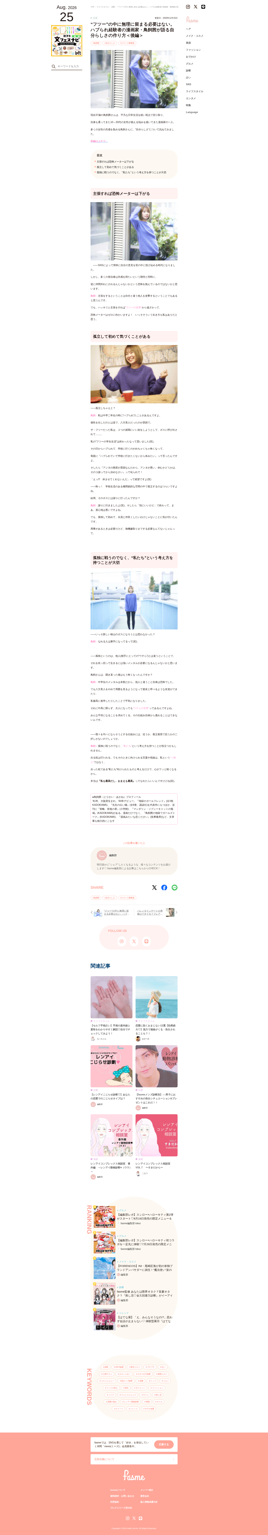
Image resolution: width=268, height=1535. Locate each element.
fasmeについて (117, 1490)
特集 (188, 105)
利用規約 (114, 1502)
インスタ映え (112, 1388)
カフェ (146, 1395)
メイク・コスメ (194, 36)
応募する (164, 1444)
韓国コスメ (162, 1374)
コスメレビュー (107, 1381)
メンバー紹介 (146, 1490)
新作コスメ (135, 1367)
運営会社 (144, 1496)
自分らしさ (110, 43)
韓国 (148, 1402)
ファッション (157, 1388)
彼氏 (127, 1388)
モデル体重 (149, 1409)
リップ (153, 1381)
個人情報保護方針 (149, 1502)
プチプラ (151, 1367)
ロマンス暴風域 (127, 43)
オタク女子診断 (144, 1374)
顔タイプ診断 (126, 1381)
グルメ (189, 63)
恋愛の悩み (112, 1402)
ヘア (188, 29)
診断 (106, 1367)
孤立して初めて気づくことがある (115, 167)
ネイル (159, 1402)
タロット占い (124, 1374)
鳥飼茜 (96, 43)
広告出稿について (104, 1459)
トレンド (134, 1409)
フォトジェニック (128, 1395)
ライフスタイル (194, 91)
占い (163, 1367)
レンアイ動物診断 (131, 1402)
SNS (188, 84)
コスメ (166, 1381)
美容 (188, 43)
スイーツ (119, 1409)
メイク (111, 1395)
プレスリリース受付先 (121, 1508)
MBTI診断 (119, 1367)
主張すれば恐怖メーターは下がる (115, 161)
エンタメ (191, 98)
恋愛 (141, 1381)
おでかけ (191, 56)
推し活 (158, 1395)
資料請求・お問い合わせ (122, 1496)
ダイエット (140, 1388)
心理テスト (107, 1374)
